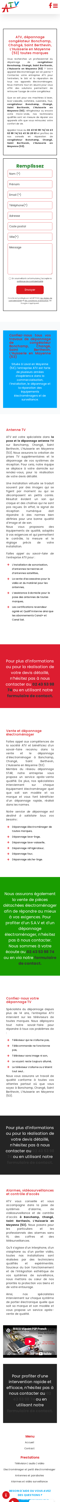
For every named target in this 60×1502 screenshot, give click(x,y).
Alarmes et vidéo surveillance (29, 1481)
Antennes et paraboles (29, 1475)
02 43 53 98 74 (39, 1499)
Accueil (29, 1442)
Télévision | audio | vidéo (29, 1463)
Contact (29, 1448)
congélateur (14, 104)
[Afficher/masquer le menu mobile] (55, 5)
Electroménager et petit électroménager (30, 1469)
